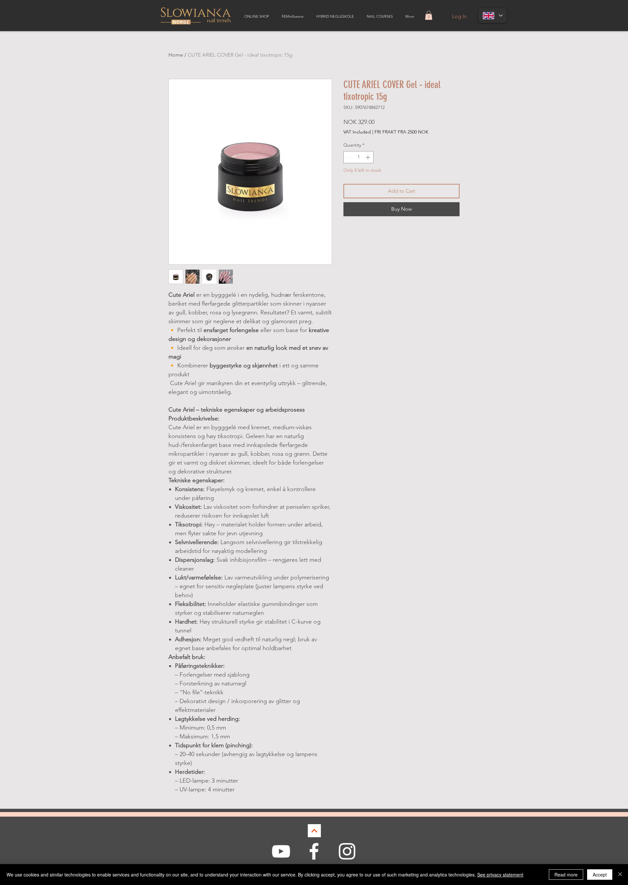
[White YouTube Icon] (281, 851)
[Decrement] (348, 157)
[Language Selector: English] (492, 15)
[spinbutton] (358, 157)
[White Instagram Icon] (347, 851)
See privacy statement (500, 874)
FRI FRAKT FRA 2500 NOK (401, 132)
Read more (566, 874)
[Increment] (368, 157)
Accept (600, 874)
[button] (428, 15)
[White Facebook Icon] (314, 851)
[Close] (620, 874)
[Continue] (314, 830)
